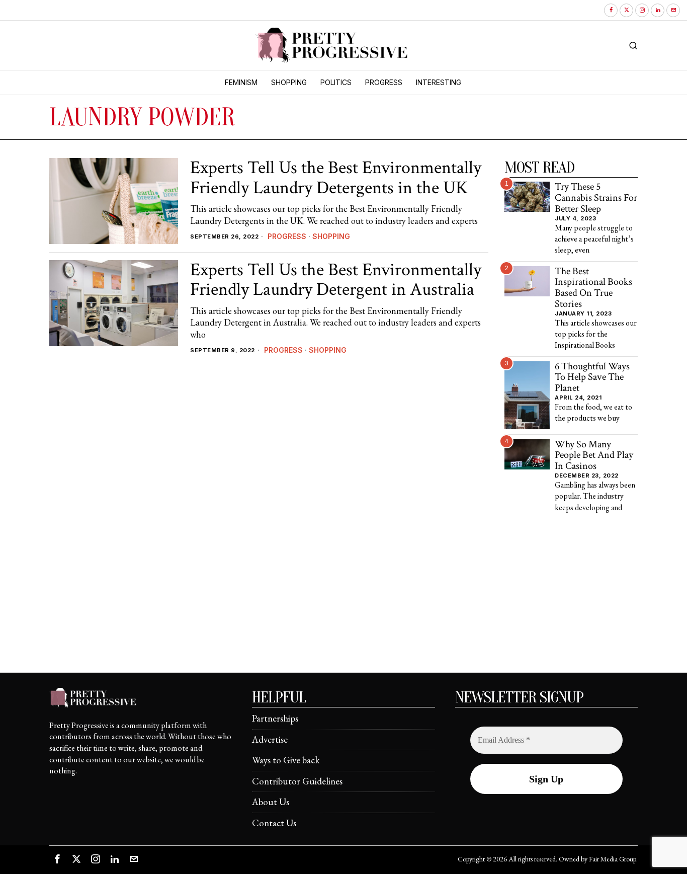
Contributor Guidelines (297, 781)
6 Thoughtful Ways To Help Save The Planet (592, 377)
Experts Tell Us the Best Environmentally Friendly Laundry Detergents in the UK (335, 178)
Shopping (331, 236)
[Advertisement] (343, 601)
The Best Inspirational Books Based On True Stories (593, 288)
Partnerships (275, 718)
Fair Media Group (612, 858)
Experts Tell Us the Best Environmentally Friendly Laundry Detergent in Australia (335, 280)
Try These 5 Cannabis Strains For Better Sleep (596, 198)
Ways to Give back (286, 760)
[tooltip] (611, 10)
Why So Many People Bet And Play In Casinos (594, 455)
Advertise (270, 739)
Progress (287, 236)
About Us (270, 802)
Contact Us (274, 823)
